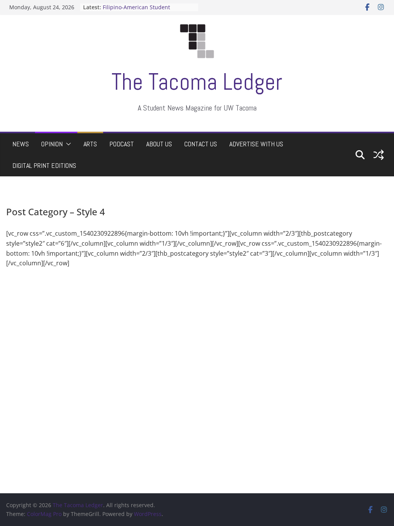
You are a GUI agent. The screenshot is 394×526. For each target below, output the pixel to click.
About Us (159, 143)
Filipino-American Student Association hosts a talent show (144, 10)
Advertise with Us (256, 143)
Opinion (52, 143)
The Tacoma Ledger (197, 82)
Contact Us (200, 143)
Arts (90, 143)
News (20, 143)
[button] (67, 144)
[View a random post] (378, 155)
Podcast (121, 143)
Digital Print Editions (44, 165)
